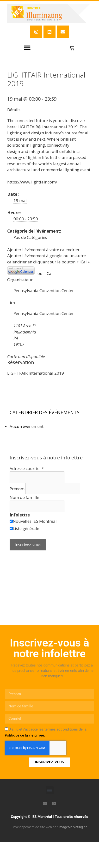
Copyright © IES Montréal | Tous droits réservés (49, 817)
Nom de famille (24, 497)
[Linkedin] (49, 32)
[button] (27, 48)
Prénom (17, 488)
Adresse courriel (27, 468)
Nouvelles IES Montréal (35, 521)
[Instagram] (36, 32)
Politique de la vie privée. (25, 735)
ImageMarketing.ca (72, 827)
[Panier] (71, 48)
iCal (49, 273)
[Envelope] (63, 32)
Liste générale (26, 528)
